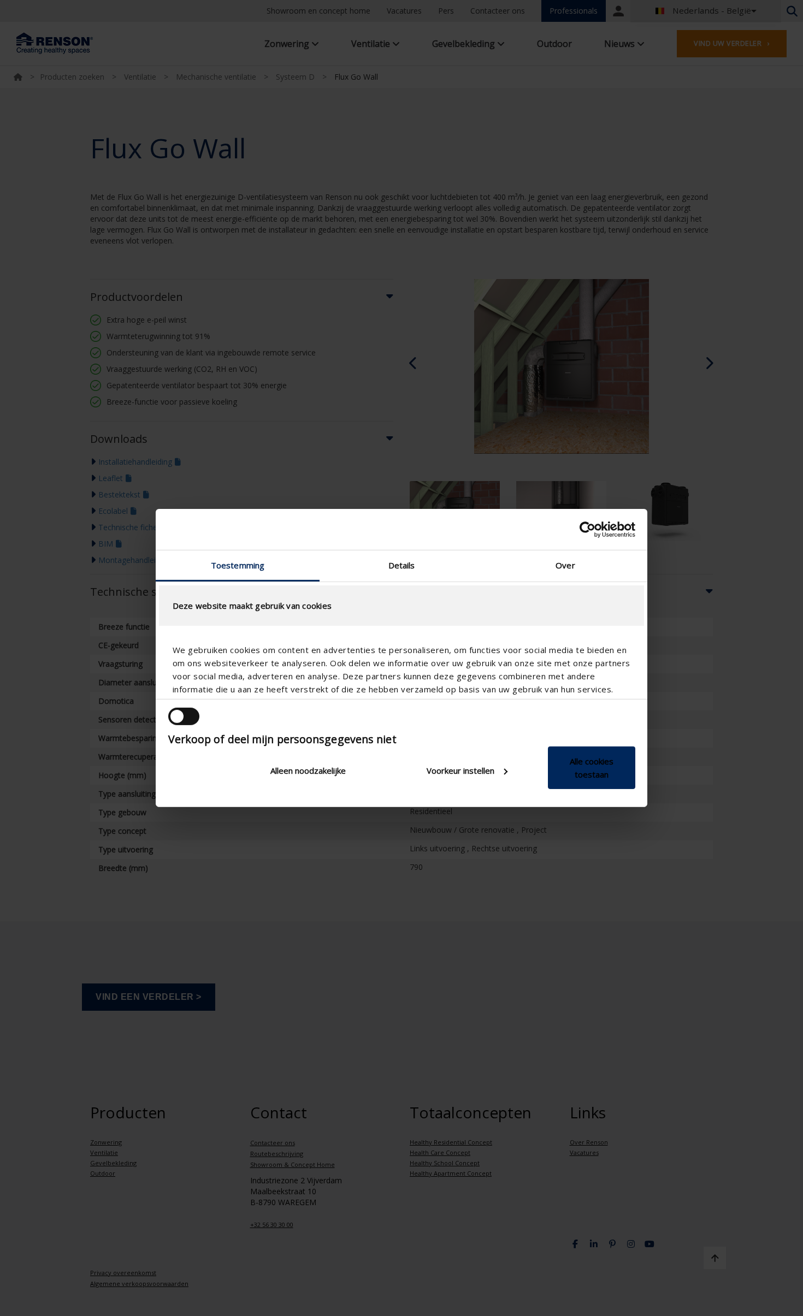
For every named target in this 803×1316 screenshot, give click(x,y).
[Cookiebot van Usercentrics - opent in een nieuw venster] (587, 529)
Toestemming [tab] (237, 565)
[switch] (183, 716)
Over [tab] (565, 565)
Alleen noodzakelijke (308, 770)
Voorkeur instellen (460, 770)
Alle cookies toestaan (591, 768)
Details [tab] (401, 565)
